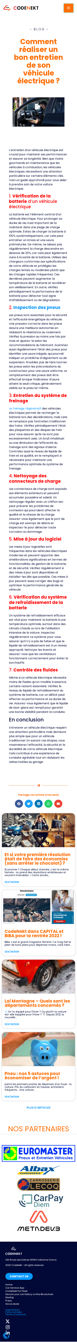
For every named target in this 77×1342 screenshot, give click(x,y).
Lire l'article (12, 881)
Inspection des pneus (36, 307)
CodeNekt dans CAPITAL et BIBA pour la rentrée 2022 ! (34, 933)
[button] (19, 804)
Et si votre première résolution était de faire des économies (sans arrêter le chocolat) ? (38, 859)
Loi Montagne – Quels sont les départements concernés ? (37, 1003)
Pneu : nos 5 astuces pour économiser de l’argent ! (32, 1076)
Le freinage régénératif (25, 408)
